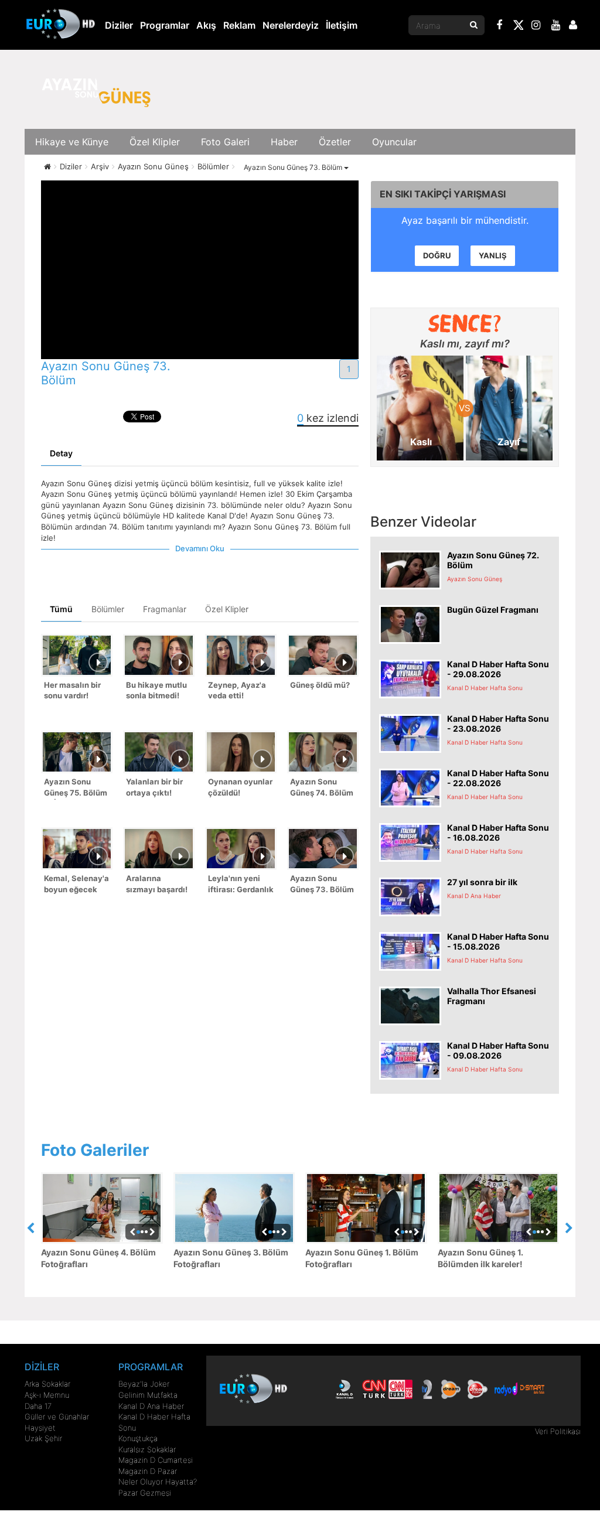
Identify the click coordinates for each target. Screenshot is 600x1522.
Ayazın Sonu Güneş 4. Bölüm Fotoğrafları (98, 1258)
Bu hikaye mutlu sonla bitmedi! (156, 690)
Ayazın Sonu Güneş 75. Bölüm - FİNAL (75, 788)
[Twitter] (518, 27)
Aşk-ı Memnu (47, 1395)
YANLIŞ (493, 255)
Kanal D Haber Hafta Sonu (154, 1422)
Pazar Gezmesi (144, 1492)
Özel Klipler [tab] (226, 609)
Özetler (335, 142)
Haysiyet (40, 1427)
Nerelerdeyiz (290, 25)
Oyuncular (394, 142)
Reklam (239, 25)
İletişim (341, 25)
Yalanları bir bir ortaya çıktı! (154, 787)
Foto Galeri (225, 142)
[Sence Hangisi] (465, 323)
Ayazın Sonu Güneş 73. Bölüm (294, 167)
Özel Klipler (154, 142)
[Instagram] (536, 26)
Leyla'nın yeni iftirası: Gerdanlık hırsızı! (241, 884)
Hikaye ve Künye (71, 142)
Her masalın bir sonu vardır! (72, 690)
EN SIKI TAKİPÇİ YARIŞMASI (443, 194)
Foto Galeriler (95, 1150)
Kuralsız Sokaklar (147, 1449)
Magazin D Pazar (147, 1471)
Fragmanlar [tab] (164, 609)
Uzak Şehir (43, 1438)
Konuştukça (138, 1438)
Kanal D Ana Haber (151, 1406)
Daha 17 (38, 1406)
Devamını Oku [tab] (199, 548)
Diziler (119, 25)
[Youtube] (556, 26)
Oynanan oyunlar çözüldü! (240, 787)
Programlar (164, 25)
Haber (284, 142)
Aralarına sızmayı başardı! (157, 883)
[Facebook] (500, 26)
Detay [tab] (61, 453)
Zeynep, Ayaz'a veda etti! (237, 690)
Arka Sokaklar (47, 1383)
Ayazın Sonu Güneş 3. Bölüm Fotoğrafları (230, 1258)
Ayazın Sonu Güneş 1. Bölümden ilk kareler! (480, 1258)
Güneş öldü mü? (320, 685)
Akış (206, 25)
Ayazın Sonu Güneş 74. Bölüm (321, 787)
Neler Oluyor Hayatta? (157, 1481)
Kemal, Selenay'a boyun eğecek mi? (76, 884)
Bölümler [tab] (107, 609)
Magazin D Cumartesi (155, 1460)
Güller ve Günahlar (57, 1416)
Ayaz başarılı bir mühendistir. (465, 220)
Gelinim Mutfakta (148, 1395)
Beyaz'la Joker (143, 1383)
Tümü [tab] (61, 609)
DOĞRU (437, 255)
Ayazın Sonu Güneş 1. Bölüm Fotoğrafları (361, 1258)
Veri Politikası (558, 1431)
